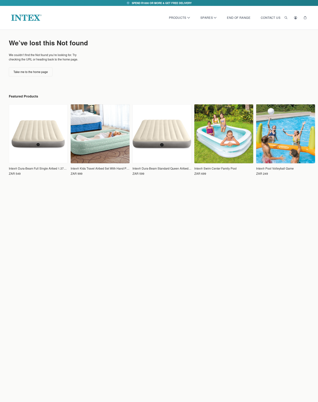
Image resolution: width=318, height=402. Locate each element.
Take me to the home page (30, 72)
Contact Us (270, 17)
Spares (206, 17)
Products (177, 17)
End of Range (238, 17)
